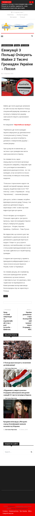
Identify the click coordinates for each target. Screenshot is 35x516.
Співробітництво (8, 513)
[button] (30, 2)
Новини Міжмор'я (7, 45)
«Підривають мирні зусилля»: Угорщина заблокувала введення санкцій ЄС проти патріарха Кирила (17, 393)
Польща (17, 45)
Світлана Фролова (11, 368)
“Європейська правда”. (22, 125)
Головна (5, 511)
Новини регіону (13, 511)
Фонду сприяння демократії (19, 508)
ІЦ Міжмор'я (11, 506)
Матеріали (13, 17)
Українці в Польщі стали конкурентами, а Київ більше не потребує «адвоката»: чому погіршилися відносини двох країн (16, 6)
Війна (30, 511)
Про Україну (24, 45)
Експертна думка (22, 15)
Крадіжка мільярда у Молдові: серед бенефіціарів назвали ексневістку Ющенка (15, 424)
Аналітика (10, 15)
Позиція (22, 17)
